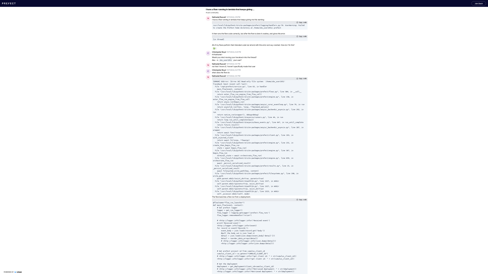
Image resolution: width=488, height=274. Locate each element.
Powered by (9, 272)
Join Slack (479, 3)
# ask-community (212, 13)
